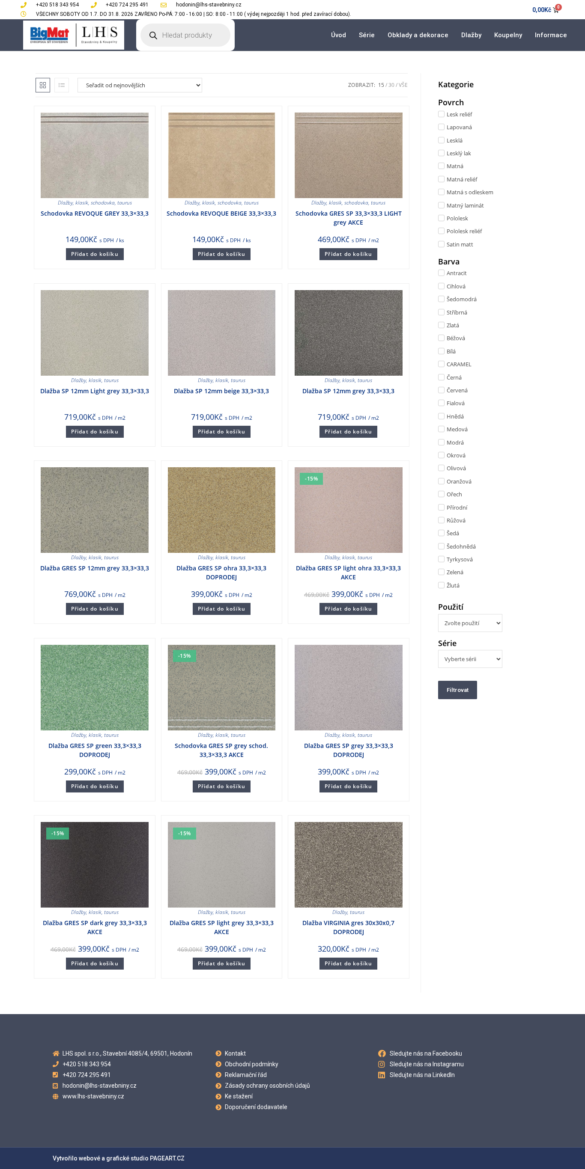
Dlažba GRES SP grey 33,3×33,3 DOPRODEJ (348, 750)
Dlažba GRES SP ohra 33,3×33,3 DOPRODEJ (221, 572)
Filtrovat (458, 690)
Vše (403, 85)
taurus (124, 202)
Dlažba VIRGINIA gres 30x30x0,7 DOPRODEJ (348, 927)
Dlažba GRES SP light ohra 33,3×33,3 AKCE (348, 572)
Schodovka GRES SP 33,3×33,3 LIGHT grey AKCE (348, 217)
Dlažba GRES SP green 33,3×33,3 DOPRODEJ (94, 750)
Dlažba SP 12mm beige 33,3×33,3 (221, 391)
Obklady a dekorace (418, 35)
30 (391, 85)
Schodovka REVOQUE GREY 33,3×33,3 (95, 213)
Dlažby (471, 35)
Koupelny (508, 35)
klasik (81, 202)
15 (381, 85)
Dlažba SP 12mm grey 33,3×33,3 (348, 391)
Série (367, 35)
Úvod (338, 35)
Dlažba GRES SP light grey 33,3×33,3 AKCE (222, 927)
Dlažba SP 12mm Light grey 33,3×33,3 (94, 391)
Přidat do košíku (95, 254)
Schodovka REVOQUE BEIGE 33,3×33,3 (221, 213)
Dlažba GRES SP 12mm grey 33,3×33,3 (94, 568)
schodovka (103, 202)
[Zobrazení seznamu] (61, 85)
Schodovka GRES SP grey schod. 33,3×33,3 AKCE (221, 750)
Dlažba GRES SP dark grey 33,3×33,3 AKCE (95, 927)
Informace (551, 35)
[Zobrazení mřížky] (43, 85)
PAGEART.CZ (167, 1158)
